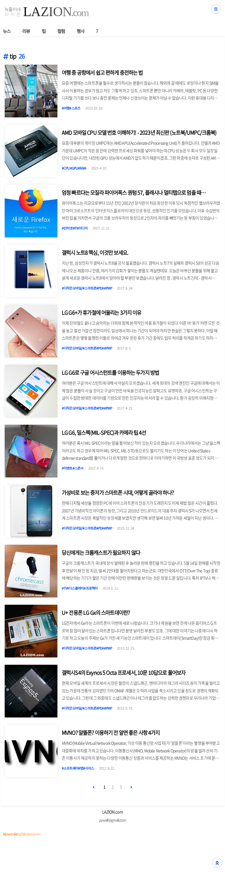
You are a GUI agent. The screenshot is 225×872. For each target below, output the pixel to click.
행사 (80, 31)
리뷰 (26, 31)
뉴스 (7, 31)
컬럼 (61, 31)
